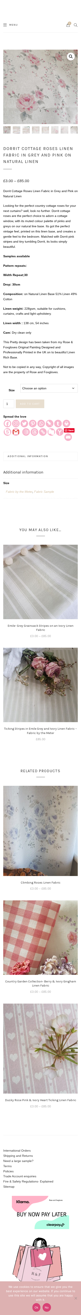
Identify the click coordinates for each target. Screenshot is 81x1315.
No (47, 1307)
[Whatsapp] (41, 423)
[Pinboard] (49, 423)
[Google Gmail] (16, 432)
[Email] (68, 437)
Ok (36, 1307)
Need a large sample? (18, 1161)
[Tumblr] (58, 423)
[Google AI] (26, 432)
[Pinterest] (33, 423)
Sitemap (8, 1186)
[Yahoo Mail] (60, 432)
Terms (7, 1166)
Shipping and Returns (18, 1155)
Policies (8, 1171)
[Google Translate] (51, 432)
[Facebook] (7, 423)
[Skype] (7, 432)
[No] (75, 1298)
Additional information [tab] (28, 456)
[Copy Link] (43, 432)
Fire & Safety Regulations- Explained (28, 1181)
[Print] (66, 423)
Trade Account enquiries (19, 1176)
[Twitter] (24, 423)
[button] (71, 56)
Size (12, 390)
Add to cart (30, 403)
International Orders (17, 1150)
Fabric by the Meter (19, 491)
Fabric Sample (44, 491)
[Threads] (34, 432)
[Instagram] (16, 423)
